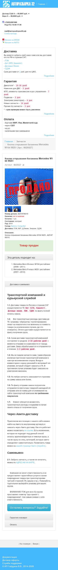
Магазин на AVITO (12, 42)
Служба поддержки (12, 563)
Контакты (7, 11)
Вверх (36, 543)
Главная (41, 4)
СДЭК (7, 68)
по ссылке (28, 430)
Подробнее (49, 75)
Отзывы (50, 11)
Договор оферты (10, 559)
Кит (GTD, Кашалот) (13, 63)
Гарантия (30, 11)
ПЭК (7, 60)
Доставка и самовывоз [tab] (19, 284)
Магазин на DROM (12, 40)
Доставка (19, 11)
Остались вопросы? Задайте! (29, 507)
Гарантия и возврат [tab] (18, 517)
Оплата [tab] (13, 524)
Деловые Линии (12, 66)
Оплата (40, 11)
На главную (25, 543)
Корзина (50, 19)
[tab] (29, 257)
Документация (9, 556)
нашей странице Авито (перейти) (31, 445)
